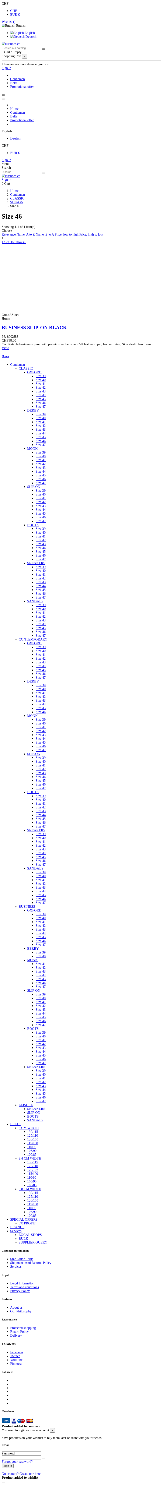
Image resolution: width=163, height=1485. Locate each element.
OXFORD (34, 372)
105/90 (32, 1151)
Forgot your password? (17, 1461)
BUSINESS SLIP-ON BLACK (34, 327)
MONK (32, 448)
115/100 (32, 1143)
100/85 (32, 1154)
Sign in (6, 160)
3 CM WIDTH (29, 1128)
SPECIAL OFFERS (24, 1219)
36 (12, 242)
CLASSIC (26, 368)
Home (5, 356)
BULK (23, 1238)
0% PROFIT (27, 1223)
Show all (20, 242)
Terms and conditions (24, 1287)
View (5, 348)
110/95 (31, 1147)
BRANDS (17, 1227)
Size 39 (41, 376)
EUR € (15, 14)
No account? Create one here (21, 1473)
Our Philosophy (20, 1311)
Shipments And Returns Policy (30, 1262)
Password (8, 1453)
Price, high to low (91, 234)
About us (16, 1307)
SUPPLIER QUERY (33, 1242)
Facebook (16, 1352)
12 (4, 242)
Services (15, 1231)
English (29, 33)
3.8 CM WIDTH (30, 1189)
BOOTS (33, 525)
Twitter (15, 1356)
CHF (13, 11)
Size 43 (41, 391)
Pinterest (16, 1363)
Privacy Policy (20, 1291)
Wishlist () (8, 22)
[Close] (3, 98)
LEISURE (26, 1105)
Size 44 (41, 395)
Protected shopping (23, 1328)
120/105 (32, 1139)
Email (6, 1445)
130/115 (32, 1131)
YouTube (16, 1360)
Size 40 (41, 380)
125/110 (32, 1135)
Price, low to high (67, 234)
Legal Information (22, 1283)
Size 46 (41, 403)
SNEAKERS (36, 563)
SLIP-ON (33, 486)
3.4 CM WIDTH (30, 1158)
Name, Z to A (45, 234)
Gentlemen (17, 364)
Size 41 (41, 383)
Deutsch (31, 36)
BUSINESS (27, 906)
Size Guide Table (21, 1259)
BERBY (33, 948)
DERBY (33, 410)
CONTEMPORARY (33, 639)
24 (8, 242)
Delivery (16, 1335)
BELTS (15, 1124)
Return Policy (19, 1331)
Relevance (9, 234)
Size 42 (41, 387)
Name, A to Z (26, 234)
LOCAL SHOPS (30, 1235)
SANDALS (35, 601)
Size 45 (41, 399)
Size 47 (41, 406)
